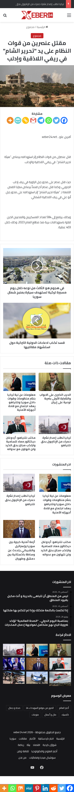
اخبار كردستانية (46, 738)
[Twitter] (56, 120)
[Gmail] (33, 120)
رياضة (21, 744)
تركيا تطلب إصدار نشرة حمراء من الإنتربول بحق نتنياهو (36, 4)
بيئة (28, 744)
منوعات (35, 714)
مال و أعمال (50, 714)
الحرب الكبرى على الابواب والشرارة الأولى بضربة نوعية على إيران (55, 398)
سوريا (13, 738)
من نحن (22, 757)
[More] (10, 120)
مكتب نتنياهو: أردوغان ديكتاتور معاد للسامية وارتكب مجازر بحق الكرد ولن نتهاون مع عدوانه (20, 443)
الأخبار (32, 738)
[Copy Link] (25, 120)
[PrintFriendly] (17, 120)
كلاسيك (65, 714)
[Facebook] (64, 120)
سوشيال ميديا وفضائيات (42, 757)
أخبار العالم (64, 708)
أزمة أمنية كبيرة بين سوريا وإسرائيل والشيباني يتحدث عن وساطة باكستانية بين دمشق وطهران (21, 550)
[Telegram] (40, 120)
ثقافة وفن (23, 751)
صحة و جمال (14, 708)
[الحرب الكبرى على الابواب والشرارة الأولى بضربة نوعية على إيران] (55, 382)
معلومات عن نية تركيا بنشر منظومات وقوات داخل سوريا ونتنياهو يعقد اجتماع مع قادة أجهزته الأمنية (21, 402)
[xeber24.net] (37, 15)
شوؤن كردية (49, 744)
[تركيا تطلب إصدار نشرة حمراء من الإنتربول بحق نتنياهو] (55, 425)
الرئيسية (41, 27)
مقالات (23, 738)
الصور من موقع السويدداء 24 (40, 708)
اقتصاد (36, 744)
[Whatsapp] (48, 120)
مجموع (30, 27)
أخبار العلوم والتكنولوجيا (44, 751)
